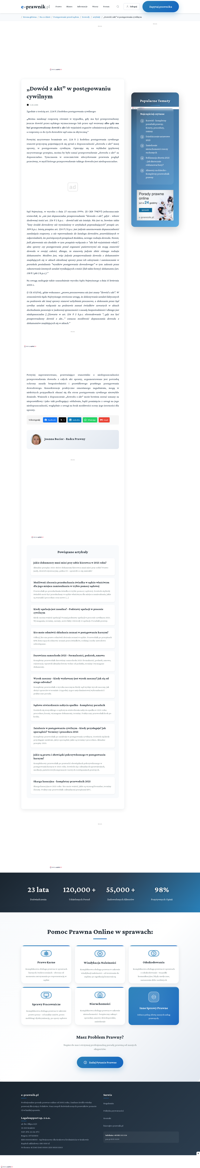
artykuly (96, 17)
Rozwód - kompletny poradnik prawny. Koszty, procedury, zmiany (156, 126)
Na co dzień (45, 17)
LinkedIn (76, 420)
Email (106, 420)
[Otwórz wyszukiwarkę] (118, 7)
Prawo (59, 6)
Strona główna (30, 17)
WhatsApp (92, 420)
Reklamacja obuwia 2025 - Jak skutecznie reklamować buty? (158, 161)
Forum (106, 6)
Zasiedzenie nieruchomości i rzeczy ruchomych (157, 149)
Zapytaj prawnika (160, 6)
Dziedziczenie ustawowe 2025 (158, 138)
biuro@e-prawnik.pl (113, 1125)
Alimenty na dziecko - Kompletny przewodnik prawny (157, 174)
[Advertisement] (100, 48)
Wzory (95, 6)
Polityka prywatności (113, 1110)
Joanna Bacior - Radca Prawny (64, 439)
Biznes (69, 6)
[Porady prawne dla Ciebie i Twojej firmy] (155, 220)
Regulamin (108, 1103)
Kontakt (107, 1118)
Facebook (52, 420)
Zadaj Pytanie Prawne (102, 1062)
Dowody (86, 17)
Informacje (82, 6)
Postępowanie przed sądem (66, 17)
